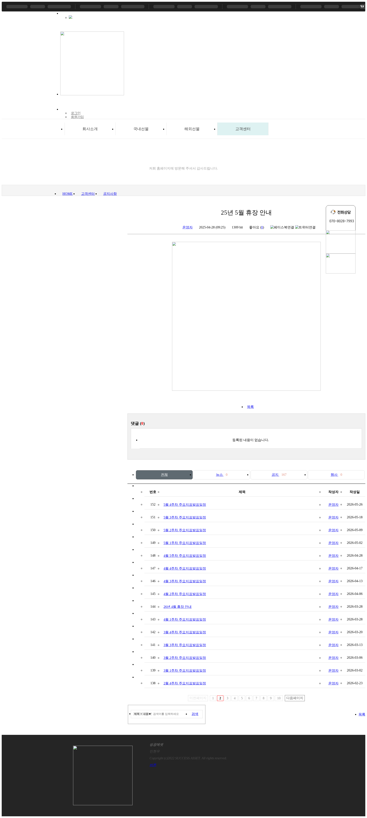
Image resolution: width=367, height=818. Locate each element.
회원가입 (77, 117)
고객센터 (243, 129)
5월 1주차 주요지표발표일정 (185, 543)
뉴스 (221, 474)
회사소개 (90, 129)
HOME (67, 193)
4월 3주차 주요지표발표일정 (185, 581)
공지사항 (110, 193)
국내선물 (141, 129)
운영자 (187, 227)
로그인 (75, 113)
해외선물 (192, 129)
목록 (250, 407)
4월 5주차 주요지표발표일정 (185, 555)
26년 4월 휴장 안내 (178, 607)
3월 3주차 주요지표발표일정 (185, 645)
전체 (164, 474)
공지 (279, 474)
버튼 (153, 765)
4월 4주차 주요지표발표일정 (185, 568)
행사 (336, 474)
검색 (195, 714)
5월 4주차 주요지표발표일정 (185, 504)
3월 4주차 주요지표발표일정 (185, 632)
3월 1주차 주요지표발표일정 (185, 670)
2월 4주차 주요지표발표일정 (185, 683)
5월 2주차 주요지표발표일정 (185, 530)
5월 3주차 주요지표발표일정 (185, 517)
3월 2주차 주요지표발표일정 (185, 658)
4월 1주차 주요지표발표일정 (185, 619)
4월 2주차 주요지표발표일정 (185, 594)
